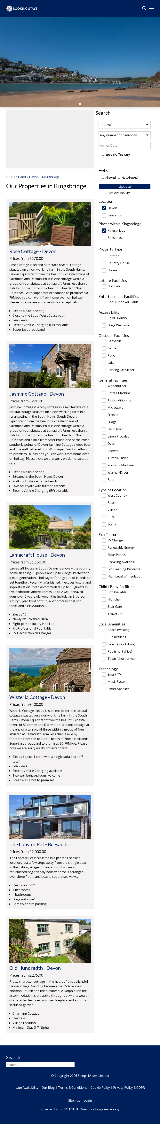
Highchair (115, 599)
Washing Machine (121, 465)
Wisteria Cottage (28, 697)
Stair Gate (115, 607)
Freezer (113, 415)
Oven (111, 444)
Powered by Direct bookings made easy (80, 1109)
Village (112, 510)
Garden (113, 348)
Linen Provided (118, 436)
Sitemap (74, 1100)
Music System (117, 682)
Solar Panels (117, 555)
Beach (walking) (119, 630)
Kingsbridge (116, 231)
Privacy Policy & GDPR (129, 1087)
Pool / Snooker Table (123, 302)
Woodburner (117, 386)
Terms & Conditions (72, 1087)
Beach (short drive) (121, 644)
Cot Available (117, 592)
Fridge (112, 422)
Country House (119, 263)
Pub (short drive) (120, 652)
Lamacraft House (28, 555)
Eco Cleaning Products (124, 569)
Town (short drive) (121, 659)
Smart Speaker (118, 689)
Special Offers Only (118, 154)
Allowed (111, 177)
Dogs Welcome (118, 325)
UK (8, 177)
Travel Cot (115, 614)
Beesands (115, 215)
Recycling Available (121, 562)
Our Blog (48, 1087)
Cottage (113, 256)
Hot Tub (114, 286)
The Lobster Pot (26, 844)
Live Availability (119, 193)
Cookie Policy (100, 1087)
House (112, 270)
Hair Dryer (115, 429)
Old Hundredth (26, 968)
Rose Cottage (24, 251)
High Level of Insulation (125, 576)
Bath (111, 480)
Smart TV (114, 675)
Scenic (112, 524)
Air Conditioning (119, 400)
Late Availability (26, 1087)
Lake (111, 363)
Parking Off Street (121, 370)
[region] (50, 139)
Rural (111, 517)
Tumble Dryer (118, 458)
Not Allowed (130, 177)
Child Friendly (117, 318)
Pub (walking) (117, 637)
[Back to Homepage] (21, 8)
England (20, 177)
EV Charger (116, 540)
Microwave (115, 408)
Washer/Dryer (118, 473)
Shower (113, 451)
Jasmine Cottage (27, 394)
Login (88, 1100)
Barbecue (115, 341)
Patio (111, 356)
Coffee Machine (119, 393)
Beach (112, 503)
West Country (118, 496)
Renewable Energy (121, 548)
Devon (112, 208)
